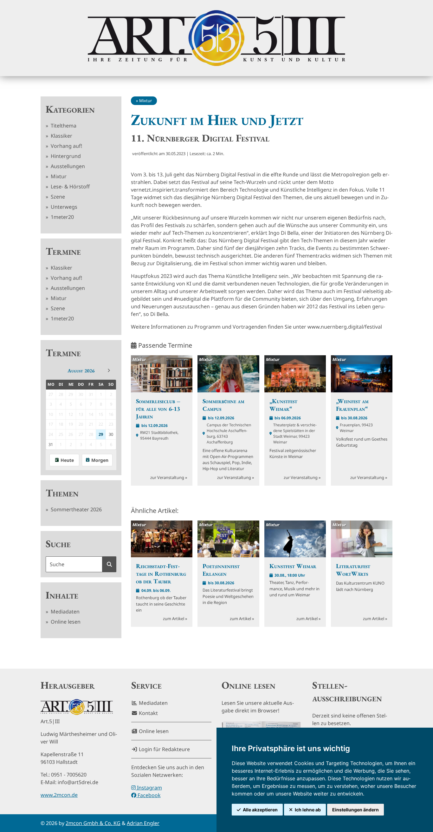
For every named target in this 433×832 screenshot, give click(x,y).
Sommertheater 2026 (75, 509)
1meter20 (61, 216)
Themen (62, 493)
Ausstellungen (67, 166)
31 (50, 444)
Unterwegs (63, 206)
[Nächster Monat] (109, 370)
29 (101, 434)
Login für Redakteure (164, 749)
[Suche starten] (109, 564)
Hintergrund (65, 156)
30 (111, 434)
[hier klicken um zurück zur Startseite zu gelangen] (216, 38)
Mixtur (58, 176)
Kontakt (148, 713)
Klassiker (60, 135)
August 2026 (81, 370)
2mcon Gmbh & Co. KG (93, 823)
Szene (57, 196)
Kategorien (70, 109)
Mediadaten (64, 611)
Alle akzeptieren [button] (260, 809)
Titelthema (62, 125)
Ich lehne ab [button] (308, 809)
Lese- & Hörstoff (69, 186)
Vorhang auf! (65, 145)
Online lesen (65, 621)
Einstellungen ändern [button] (355, 809)
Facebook (148, 795)
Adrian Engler (143, 823)
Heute (67, 460)
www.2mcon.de (59, 794)
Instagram (149, 787)
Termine (63, 251)
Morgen (99, 460)
